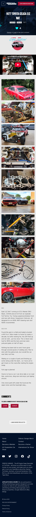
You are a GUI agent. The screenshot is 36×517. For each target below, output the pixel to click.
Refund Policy (6, 508)
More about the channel (23, 469)
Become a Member (8, 444)
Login (15, 32)
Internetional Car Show (26, 447)
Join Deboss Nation (26, 3)
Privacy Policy (6, 505)
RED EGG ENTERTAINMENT (9, 502)
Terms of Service (6, 511)
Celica (19, 22)
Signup (9, 32)
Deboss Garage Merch (26, 438)
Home (4, 438)
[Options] (3, 4)
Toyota (12, 22)
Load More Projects (18, 422)
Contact (21, 441)
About (4, 441)
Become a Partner (24, 444)
